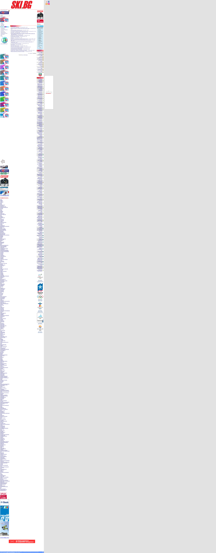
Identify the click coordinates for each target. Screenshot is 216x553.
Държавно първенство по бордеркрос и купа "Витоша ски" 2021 (39, 137)
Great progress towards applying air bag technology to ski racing (39, 178)
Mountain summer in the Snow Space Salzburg (39, 197)
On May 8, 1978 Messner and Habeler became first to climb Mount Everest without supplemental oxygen (39, 182)
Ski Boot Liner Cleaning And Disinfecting (17, 35)
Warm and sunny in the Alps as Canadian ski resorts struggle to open (39, 249)
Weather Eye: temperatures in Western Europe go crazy (19, 38)
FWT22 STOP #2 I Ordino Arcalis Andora (39, 264)
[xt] (19, 552)
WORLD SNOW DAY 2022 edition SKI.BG (40, 103)
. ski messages (40, 63)
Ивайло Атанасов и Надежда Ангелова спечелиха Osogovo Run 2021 (39, 170)
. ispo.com (40, 56)
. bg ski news (40, 53)
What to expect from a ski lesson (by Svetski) (17, 51)
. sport (41, 66)
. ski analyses (40, 59)
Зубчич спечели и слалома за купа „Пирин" (39, 128)
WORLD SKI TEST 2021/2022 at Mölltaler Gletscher (39, 120)
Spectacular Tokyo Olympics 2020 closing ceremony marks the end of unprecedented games (39, 207)
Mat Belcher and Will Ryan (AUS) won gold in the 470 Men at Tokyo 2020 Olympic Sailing (39, 217)
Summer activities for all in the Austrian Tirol (39, 195)
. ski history (40, 62)
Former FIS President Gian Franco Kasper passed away (40, 154)
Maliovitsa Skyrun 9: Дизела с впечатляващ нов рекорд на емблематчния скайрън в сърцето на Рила (39, 165)
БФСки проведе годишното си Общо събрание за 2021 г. (40, 157)
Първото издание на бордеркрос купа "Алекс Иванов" (39, 134)
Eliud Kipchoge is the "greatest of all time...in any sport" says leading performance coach (39, 203)
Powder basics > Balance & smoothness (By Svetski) (19, 50)
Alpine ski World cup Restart (40, 251)
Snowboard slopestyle (40, 256)
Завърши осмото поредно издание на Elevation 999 (39, 84)
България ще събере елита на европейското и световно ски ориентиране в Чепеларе (39, 109)
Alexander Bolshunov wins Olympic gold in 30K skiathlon (40, 254)
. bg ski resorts (2, 31)
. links (1, 35)
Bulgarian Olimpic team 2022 (39, 100)
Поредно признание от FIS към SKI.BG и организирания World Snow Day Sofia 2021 (39, 117)
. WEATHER (2, 25)
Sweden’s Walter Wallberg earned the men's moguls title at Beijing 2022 (39, 259)
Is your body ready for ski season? (16, 43)
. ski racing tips (40, 64)
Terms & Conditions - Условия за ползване (9, 552)
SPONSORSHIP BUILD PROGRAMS (16, 49)
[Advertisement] (48, 24)
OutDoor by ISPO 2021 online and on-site (39, 143)
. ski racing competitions (4, 29)
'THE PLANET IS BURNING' (15, 27)
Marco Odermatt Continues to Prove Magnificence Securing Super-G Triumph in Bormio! (39, 245)
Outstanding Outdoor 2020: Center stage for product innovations (40, 148)
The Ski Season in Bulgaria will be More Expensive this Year (39, 113)
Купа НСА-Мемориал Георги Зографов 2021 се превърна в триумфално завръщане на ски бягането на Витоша (39, 124)
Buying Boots (13, 44)
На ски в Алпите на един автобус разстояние (40, 200)
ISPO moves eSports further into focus (39, 152)
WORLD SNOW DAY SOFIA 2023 (40, 96)
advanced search (2, 16)
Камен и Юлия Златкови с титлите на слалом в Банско (39, 131)
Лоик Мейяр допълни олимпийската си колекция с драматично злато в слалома (39, 229)
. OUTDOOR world (39, 58)
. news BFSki (40, 57)
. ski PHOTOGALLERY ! (4, 33)
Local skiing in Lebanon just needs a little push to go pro (19, 31)
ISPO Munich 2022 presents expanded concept (39, 140)
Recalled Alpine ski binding (15, 36)
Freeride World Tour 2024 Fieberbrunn (40, 237)
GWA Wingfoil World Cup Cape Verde (40, 211)
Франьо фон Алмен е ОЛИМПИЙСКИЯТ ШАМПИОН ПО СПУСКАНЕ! (39, 233)
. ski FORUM (2, 24)
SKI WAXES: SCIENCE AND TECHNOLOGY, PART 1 (40, 188)
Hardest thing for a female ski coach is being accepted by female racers (22, 41)
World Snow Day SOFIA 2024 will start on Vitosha (40, 94)
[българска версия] (3, 10)
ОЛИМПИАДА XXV (39, 235)
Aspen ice (12, 37)
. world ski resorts (3, 32)
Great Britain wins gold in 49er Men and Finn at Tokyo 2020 (39, 220)
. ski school (2, 30)
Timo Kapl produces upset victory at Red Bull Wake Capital (39, 213)
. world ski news (40, 69)
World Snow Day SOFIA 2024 (40, 92)
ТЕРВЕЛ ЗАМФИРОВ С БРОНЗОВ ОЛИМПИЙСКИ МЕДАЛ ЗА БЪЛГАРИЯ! (40, 81)
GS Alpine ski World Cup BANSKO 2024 (40, 240)
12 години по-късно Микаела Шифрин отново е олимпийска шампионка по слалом (39, 224)
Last (31, 53)
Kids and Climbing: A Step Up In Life (16, 30)
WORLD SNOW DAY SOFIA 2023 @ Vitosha (40, 98)
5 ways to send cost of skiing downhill (16, 48)
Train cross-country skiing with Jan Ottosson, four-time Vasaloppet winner (39, 191)
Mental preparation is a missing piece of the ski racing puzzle (20, 28)
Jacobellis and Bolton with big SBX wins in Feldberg (39, 270)
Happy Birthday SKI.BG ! (40, 186)
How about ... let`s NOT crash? (15, 32)
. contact (1, 36)
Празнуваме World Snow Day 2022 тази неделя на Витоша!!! (39, 105)
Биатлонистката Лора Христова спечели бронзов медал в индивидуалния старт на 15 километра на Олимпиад (39, 88)
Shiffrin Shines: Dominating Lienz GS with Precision (39, 242)
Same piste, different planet (15, 45)
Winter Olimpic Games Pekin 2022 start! (39, 262)
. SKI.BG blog (2, 34)
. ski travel (40, 65)
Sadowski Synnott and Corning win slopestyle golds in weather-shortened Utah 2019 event (39, 267)
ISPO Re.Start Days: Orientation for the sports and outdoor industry (39, 145)
